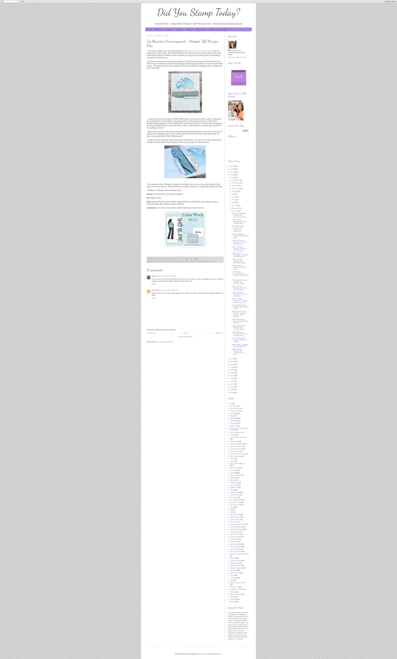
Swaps (232, 575)
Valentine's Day (235, 594)
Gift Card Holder (236, 475)
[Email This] (190, 259)
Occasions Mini (235, 527)
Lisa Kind (155, 290)
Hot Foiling (234, 497)
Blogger (219, 654)
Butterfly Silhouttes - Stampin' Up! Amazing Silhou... (239, 327)
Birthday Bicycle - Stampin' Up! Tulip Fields (239, 267)
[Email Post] (186, 258)
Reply (154, 284)
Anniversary (234, 411)
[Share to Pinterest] (198, 259)
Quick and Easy (235, 544)
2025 (232, 169)
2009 (232, 392)
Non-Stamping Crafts (237, 524)
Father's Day (234, 468)
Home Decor (234, 495)
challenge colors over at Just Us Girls (198, 51)
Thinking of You (205, 261)
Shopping (157, 29)
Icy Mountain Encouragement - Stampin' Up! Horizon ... (240, 274)
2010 (232, 390)
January (235, 211)
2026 (232, 166)
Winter (213, 261)
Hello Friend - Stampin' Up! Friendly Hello (240, 345)
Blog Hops (233, 423)
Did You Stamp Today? (198, 12)
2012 (232, 384)
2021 (232, 359)
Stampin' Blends (236, 568)
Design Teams (201, 29)
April (234, 202)
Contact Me (169, 29)
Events (232, 461)
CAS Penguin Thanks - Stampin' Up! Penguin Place (240, 281)
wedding (233, 599)
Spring (232, 558)
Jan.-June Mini (176, 261)
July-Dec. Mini (235, 505)
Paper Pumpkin (235, 537)
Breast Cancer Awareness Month (239, 429)
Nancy (154, 276)
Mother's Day (234, 519)
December (236, 180)
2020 (232, 361)
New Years (233, 522)
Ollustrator (202, 654)
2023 (232, 175)
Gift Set (232, 480)
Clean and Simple (236, 444)
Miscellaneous (235, 517)
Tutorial (233, 592)
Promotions (234, 539)
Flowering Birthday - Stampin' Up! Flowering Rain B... (239, 215)
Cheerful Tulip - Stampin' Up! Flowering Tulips (238, 261)
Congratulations (236, 449)
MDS (231, 512)
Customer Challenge (237, 454)
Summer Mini (235, 573)
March (234, 205)
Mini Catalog (185, 261)
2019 (232, 364)
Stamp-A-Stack (235, 565)
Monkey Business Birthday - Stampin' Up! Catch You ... (239, 242)
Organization (235, 532)
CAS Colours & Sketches (238, 437)
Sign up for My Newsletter (218, 29)
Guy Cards (164, 261)
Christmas (233, 441)
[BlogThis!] (192, 259)
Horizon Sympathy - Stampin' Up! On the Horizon (239, 340)
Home (149, 29)
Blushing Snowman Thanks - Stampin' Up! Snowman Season (239, 314)
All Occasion (156, 261)
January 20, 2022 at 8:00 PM (168, 290)
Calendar (179, 29)
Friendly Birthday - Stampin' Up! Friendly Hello (240, 236)
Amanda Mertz (235, 50)
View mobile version (185, 337)
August (234, 191)
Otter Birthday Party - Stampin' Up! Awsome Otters (240, 307)
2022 (232, 177)
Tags (231, 580)
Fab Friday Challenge (237, 464)
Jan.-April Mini (235, 500)
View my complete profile (237, 57)
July (233, 194)
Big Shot (233, 418)
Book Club (233, 426)
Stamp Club (234, 563)
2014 (232, 378)
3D (231, 403)
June (234, 197)
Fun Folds (233, 470)
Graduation (234, 483)
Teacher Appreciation (238, 583)
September (236, 188)
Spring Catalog (235, 561)
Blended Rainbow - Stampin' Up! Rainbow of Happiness (238, 228)
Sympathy (233, 578)
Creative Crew (235, 451)
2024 (232, 172)
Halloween (234, 487)
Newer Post (151, 333)
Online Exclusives (236, 529)
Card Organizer (235, 432)
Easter (232, 459)
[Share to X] (194, 259)
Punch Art (233, 542)
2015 (232, 376)
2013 (232, 381)
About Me (189, 29)
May (233, 200)
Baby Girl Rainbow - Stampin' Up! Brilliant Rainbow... (240, 321)
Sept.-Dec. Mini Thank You (239, 554)
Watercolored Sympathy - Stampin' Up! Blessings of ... (240, 254)
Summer (233, 570)
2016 (232, 373)
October (235, 186)
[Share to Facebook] (196, 259)
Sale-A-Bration (195, 261)
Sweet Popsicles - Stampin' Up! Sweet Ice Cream (239, 294)
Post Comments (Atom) (164, 342)
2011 (232, 387)
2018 (232, 367)
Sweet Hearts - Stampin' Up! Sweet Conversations (239, 221)
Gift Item (233, 478)
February (235, 208)
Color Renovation (236, 446)
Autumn (233, 413)
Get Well (233, 473)
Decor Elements (235, 456)
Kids (231, 507)
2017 (232, 370)
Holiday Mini (234, 492)
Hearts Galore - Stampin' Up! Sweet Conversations (239, 288)
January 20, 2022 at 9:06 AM (166, 276)
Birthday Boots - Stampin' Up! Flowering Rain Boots (238, 351)
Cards (232, 435)
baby (231, 416)
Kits (231, 510)
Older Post (219, 333)
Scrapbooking (235, 549)
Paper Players (235, 534)
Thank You (234, 587)
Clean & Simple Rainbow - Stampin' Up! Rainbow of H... (239, 300)
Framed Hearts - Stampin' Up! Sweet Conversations (239, 248)
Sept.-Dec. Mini (235, 551)
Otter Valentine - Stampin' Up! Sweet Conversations (239, 334)
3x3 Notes (233, 406)
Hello (170, 261)
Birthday (233, 421)
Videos (232, 597)
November (236, 183)
